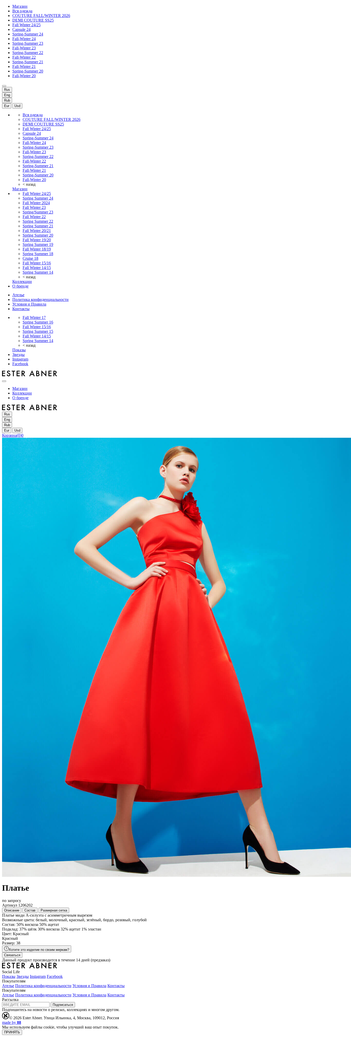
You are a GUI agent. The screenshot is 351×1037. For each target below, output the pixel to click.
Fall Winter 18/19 (37, 249)
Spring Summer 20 (38, 235)
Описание (11, 910)
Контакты (21, 309)
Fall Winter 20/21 (37, 230)
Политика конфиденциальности (40, 299)
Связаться (12, 955)
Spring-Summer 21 (27, 62)
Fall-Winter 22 (24, 57)
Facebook (20, 364)
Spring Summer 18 (38, 254)
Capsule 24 (21, 29)
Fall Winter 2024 (36, 203)
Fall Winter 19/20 (37, 240)
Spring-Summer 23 (27, 43)
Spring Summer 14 (38, 272)
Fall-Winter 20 (24, 76)
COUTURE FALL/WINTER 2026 (41, 15)
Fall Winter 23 (34, 207)
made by (11, 1022)
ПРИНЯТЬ (12, 1032)
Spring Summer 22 (38, 221)
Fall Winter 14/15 (37, 267)
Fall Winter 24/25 (26, 25)
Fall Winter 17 (34, 317)
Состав (29, 910)
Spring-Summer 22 (27, 52)
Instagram (20, 359)
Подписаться (63, 1005)
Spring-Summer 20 (27, 71)
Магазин (19, 6)
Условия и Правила (29, 304)
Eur (6, 106)
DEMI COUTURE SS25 (33, 20)
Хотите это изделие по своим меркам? (39, 950)
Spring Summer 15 (38, 331)
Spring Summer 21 (38, 226)
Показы (19, 350)
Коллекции (22, 281)
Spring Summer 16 (38, 322)
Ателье (18, 295)
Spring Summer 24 (38, 198)
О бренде (20, 286)
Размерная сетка (54, 910)
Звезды (18, 354)
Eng (7, 95)
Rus (7, 90)
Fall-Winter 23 (24, 48)
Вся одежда (22, 11)
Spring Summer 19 (38, 244)
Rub (7, 100)
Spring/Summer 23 (38, 212)
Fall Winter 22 (34, 216)
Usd (17, 106)
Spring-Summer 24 (27, 34)
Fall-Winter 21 (24, 66)
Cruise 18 (30, 258)
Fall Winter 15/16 (37, 263)
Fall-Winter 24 (24, 39)
